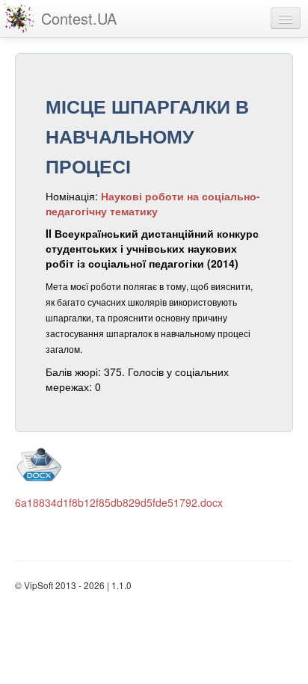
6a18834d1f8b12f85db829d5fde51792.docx (119, 502)
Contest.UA (79, 18)
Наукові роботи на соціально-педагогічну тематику (153, 203)
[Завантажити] (150, 463)
